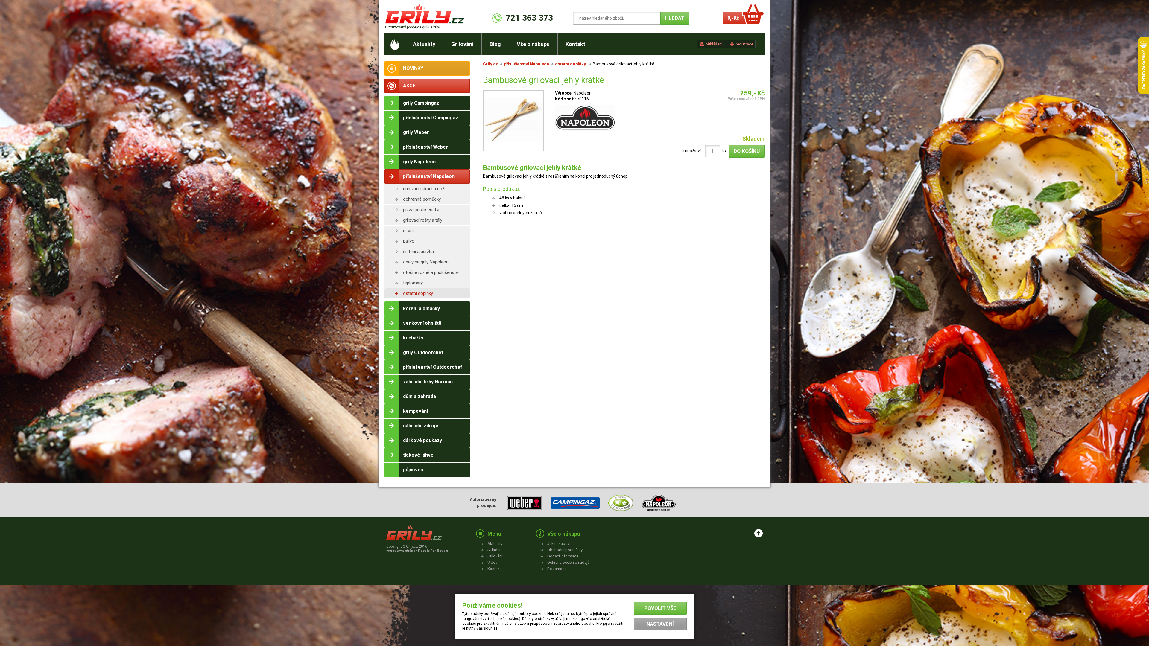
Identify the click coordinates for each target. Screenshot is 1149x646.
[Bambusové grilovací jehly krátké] (513, 121)
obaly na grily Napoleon (426, 262)
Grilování (462, 44)
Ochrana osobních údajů (568, 562)
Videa (492, 562)
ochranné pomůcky (422, 199)
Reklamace (556, 568)
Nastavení (660, 624)
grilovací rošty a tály (422, 220)
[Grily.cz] (425, 13)
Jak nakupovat (560, 543)
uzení (408, 230)
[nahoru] (758, 533)
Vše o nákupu (533, 44)
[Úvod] (394, 44)
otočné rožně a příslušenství (431, 272)
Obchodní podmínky (565, 550)
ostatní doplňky (418, 293)
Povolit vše (660, 608)
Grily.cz (490, 64)
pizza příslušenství (421, 209)
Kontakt (575, 44)
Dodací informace (562, 556)
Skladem (495, 550)
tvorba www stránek (417, 551)
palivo (408, 241)
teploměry (413, 283)
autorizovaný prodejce (412, 27)
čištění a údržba (418, 251)
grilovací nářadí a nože (425, 188)
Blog (495, 44)
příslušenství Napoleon (526, 64)
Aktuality (424, 44)
